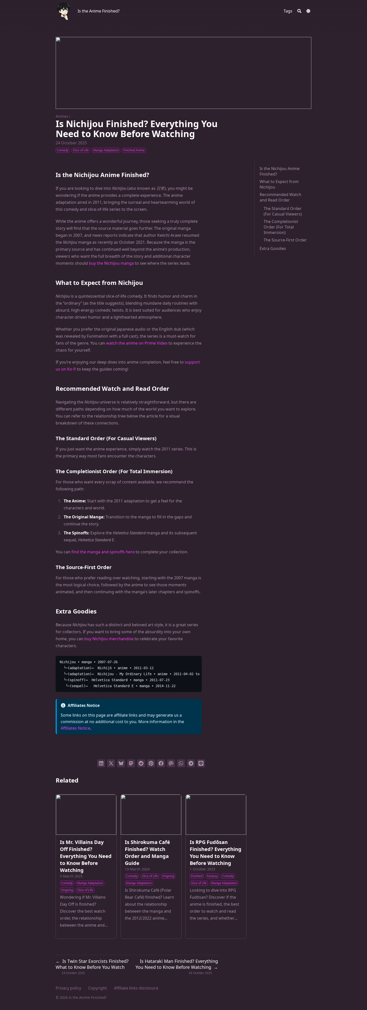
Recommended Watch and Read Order (280, 197)
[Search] (299, 11)
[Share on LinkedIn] (101, 763)
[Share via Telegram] (191, 763)
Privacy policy (68, 988)
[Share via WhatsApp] (181, 763)
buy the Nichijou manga (111, 263)
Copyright (97, 988)
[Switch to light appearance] (308, 11)
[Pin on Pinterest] (151, 763)
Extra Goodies (273, 248)
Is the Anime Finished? (99, 11)
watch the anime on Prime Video (137, 343)
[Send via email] (171, 763)
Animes (62, 116)
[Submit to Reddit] (141, 763)
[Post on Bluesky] (121, 763)
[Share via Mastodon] (131, 763)
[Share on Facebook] (161, 763)
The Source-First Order (285, 240)
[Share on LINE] (201, 763)
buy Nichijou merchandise (109, 638)
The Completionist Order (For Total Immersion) (281, 227)
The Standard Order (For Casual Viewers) (283, 211)
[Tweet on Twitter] (111, 763)
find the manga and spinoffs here (103, 552)
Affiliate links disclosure (136, 988)
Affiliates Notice (75, 728)
